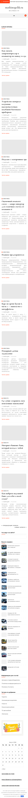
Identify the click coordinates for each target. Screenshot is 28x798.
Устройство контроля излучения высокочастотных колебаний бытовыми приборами (11, 106)
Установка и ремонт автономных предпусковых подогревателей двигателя (14, 620)
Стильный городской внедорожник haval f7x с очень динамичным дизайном (14, 560)
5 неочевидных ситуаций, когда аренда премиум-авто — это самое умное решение (14, 634)
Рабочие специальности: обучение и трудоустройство (14, 627)
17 (3, 758)
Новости (6, 398)
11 (6, 755)
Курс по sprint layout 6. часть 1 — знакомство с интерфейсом (12, 306)
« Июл (3, 769)
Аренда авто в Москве (13, 667)
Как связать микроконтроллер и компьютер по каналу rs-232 (14, 53)
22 (19, 758)
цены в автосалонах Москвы (10, 785)
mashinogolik (6, 59)
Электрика (6, 48)
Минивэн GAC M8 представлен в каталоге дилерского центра (14, 614)
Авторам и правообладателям (11, 680)
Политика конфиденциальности (11, 683)
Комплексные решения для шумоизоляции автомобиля (14, 587)
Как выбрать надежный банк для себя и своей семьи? (12, 496)
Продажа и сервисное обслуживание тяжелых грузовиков (14, 580)
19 (9, 758)
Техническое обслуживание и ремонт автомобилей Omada (14, 600)
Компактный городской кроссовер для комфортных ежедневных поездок (14, 546)
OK (22, 796)
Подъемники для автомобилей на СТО (13, 573)
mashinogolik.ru (14, 7)
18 (6, 758)
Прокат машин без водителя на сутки (12, 640)
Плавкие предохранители (13, 254)
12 (9, 755)
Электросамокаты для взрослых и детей (13, 647)
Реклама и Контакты (8, 687)
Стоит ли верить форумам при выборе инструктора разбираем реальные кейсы (14, 661)
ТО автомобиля (6, 710)
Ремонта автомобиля (8, 707)
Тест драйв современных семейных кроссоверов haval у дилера (14, 553)
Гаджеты (4, 697)
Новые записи (20, 527)
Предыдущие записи (10, 525)
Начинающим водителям (9, 700)
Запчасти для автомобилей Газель (14, 654)
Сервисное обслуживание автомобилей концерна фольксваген (14, 607)
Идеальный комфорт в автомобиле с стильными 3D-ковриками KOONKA (14, 566)
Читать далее (5, 75)
